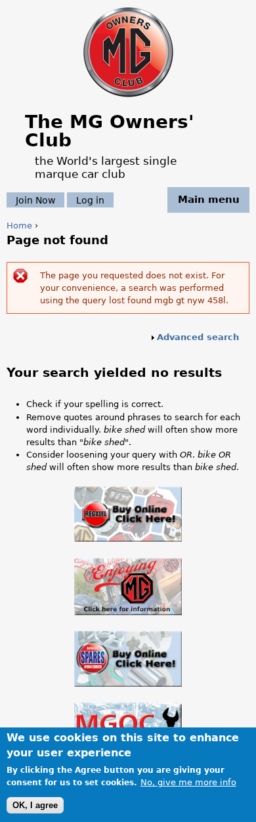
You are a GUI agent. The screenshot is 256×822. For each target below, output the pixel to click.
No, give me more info (188, 782)
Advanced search (198, 337)
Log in (90, 199)
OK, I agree (35, 805)
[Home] (128, 98)
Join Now (35, 199)
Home (19, 225)
